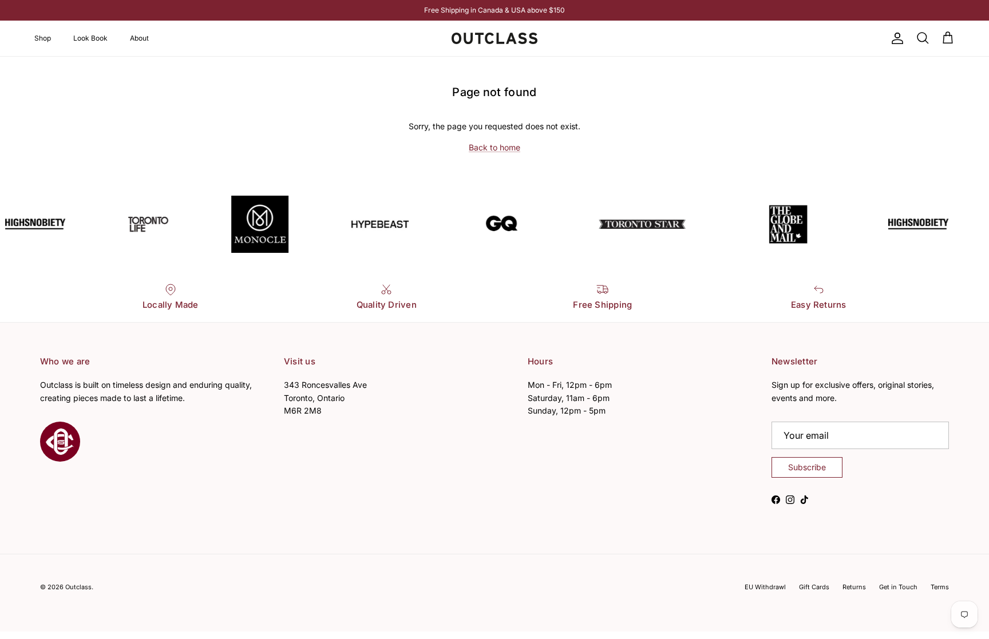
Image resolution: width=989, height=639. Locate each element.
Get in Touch (898, 587)
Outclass (78, 587)
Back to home (494, 147)
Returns (854, 587)
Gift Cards (814, 587)
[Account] (895, 38)
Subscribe (807, 467)
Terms (940, 587)
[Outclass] (494, 38)
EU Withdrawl (765, 587)
